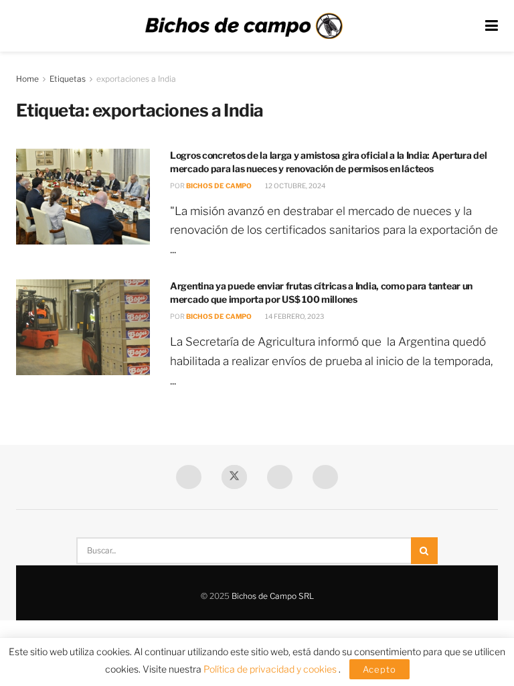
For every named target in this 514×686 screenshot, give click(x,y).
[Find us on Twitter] (234, 477)
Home (27, 79)
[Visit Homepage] (243, 26)
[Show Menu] (491, 26)
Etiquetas (68, 79)
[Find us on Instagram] (325, 477)
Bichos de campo (219, 186)
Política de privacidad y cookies (271, 669)
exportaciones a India (136, 79)
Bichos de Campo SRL (273, 596)
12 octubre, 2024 (294, 186)
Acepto (379, 669)
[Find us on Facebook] (188, 477)
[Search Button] (424, 550)
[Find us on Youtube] (279, 477)
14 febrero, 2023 (294, 316)
